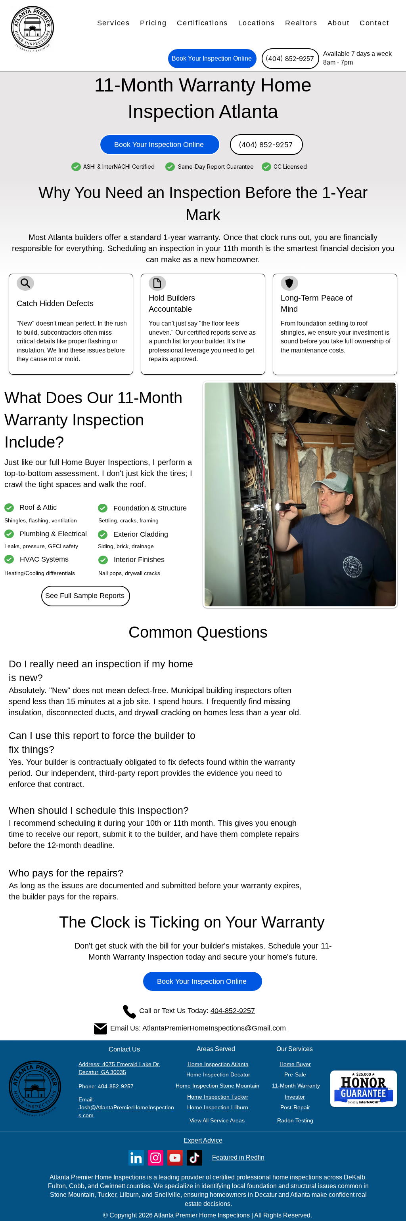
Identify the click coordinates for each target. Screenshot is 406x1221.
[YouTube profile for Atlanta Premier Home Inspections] (175, 1158)
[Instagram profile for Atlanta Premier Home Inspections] (155, 1158)
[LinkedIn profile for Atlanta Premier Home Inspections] (136, 1158)
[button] (113, 23)
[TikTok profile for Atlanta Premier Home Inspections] (194, 1158)
